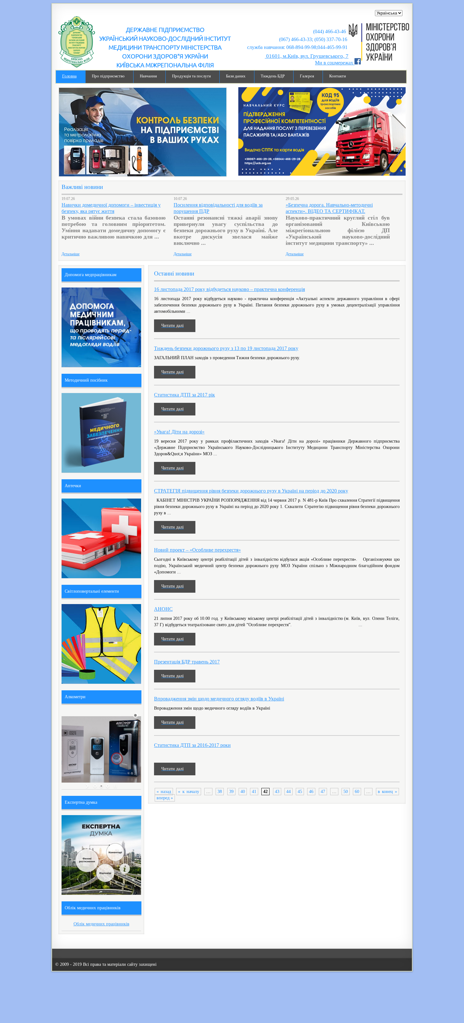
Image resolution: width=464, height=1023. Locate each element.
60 (357, 791)
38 (219, 791)
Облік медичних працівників (101, 924)
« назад (164, 791)
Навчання (148, 76)
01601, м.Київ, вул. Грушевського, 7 (306, 56)
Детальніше (71, 254)
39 (231, 791)
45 (300, 791)
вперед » (165, 798)
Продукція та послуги (191, 76)
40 (243, 791)
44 (288, 791)
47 (323, 791)
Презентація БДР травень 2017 (187, 662)
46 (311, 791)
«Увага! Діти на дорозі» (179, 432)
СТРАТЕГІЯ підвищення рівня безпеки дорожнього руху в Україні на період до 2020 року (251, 491)
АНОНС (163, 609)
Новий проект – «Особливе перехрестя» (197, 550)
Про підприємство (108, 76)
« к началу (188, 791)
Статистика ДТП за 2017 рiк (184, 395)
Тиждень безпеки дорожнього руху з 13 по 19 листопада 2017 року (226, 348)
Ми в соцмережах (334, 62)
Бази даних (236, 76)
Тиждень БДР (273, 76)
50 (345, 791)
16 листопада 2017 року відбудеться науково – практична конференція (229, 289)
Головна (69, 76)
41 (254, 791)
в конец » (387, 791)
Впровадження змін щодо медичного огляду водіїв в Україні (219, 699)
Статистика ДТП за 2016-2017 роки (192, 745)
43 (277, 791)
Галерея (307, 76)
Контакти (337, 76)
